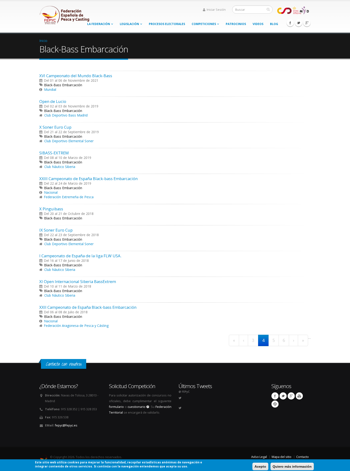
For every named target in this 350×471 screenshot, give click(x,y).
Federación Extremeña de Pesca (69, 197)
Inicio (43, 40)
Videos (258, 24)
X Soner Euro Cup (55, 127)
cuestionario (137, 407)
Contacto (302, 457)
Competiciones (204, 24)
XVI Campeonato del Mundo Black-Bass (75, 75)
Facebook (290, 22)
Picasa (275, 404)
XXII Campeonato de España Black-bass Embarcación (87, 307)
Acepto (260, 466)
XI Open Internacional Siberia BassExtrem (77, 281)
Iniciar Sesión (216, 10)
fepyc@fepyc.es (66, 425)
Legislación (129, 24)
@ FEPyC (184, 391)
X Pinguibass (51, 209)
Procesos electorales (167, 24)
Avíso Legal (259, 457)
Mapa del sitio (281, 457)
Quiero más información (292, 466)
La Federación (98, 24)
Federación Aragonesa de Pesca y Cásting (76, 325)
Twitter (298, 22)
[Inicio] (64, 13)
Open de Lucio (52, 101)
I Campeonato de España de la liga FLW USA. (80, 255)
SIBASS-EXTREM (54, 153)
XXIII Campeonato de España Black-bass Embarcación (88, 178)
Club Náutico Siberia (59, 166)
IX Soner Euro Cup (56, 230)
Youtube (299, 396)
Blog (274, 24)
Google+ (306, 22)
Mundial (50, 89)
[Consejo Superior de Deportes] (293, 10)
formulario (116, 407)
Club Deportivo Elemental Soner (69, 141)
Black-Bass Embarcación (63, 85)
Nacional (51, 192)
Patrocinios (236, 24)
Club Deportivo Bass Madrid (66, 115)
